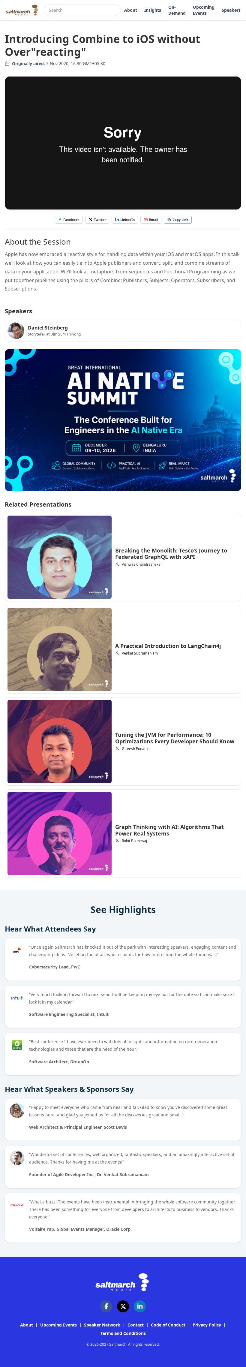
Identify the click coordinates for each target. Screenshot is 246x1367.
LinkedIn (127, 219)
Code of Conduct (168, 1325)
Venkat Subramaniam (140, 653)
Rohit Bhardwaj (134, 841)
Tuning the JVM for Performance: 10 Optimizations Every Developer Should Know (174, 738)
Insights (152, 10)
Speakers (231, 10)
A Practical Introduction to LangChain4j (168, 645)
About (130, 10)
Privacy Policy (207, 1325)
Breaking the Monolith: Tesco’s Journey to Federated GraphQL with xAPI (171, 554)
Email (153, 219)
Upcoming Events (203, 10)
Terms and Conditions (123, 1333)
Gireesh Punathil (135, 748)
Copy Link (180, 219)
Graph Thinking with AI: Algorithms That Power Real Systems (169, 830)
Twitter (100, 219)
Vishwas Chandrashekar (142, 564)
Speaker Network (102, 1325)
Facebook (71, 219)
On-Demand (177, 10)
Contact (136, 1325)
